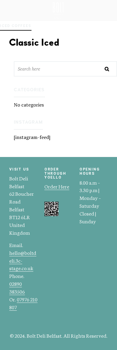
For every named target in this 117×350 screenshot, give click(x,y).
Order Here (56, 186)
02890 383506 (17, 287)
